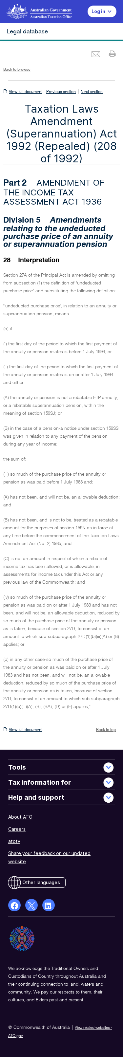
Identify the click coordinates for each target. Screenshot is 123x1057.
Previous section (61, 92)
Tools (17, 767)
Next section (92, 92)
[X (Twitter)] (31, 905)
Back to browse (17, 70)
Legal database (27, 32)
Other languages (41, 882)
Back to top (106, 730)
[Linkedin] (48, 905)
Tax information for (39, 782)
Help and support (36, 797)
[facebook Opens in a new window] (14, 905)
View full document (25, 92)
